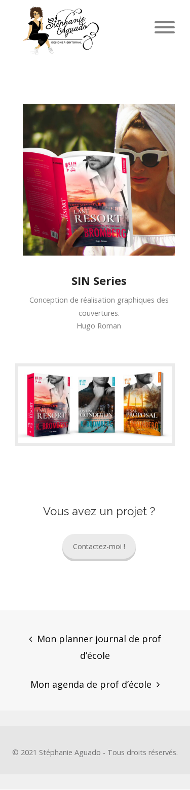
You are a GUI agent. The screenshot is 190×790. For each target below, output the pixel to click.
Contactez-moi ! (99, 546)
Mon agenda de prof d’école (90, 684)
